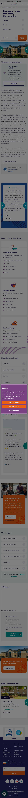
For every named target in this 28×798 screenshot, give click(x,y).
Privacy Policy (10, 398)
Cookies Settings (14, 410)
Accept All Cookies (14, 406)
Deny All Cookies (14, 402)
